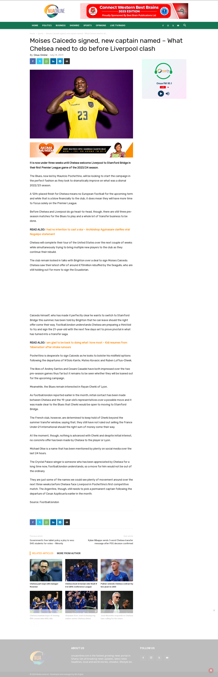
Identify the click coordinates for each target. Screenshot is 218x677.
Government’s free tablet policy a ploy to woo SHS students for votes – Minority (52, 542)
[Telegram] (60, 61)
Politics (47, 25)
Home (35, 25)
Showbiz (74, 25)
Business (61, 25)
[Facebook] (163, 25)
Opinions (101, 25)
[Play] (161, 93)
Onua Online (40, 55)
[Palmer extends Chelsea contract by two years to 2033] (117, 570)
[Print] (67, 61)
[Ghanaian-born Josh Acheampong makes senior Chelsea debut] (81, 602)
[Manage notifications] (211, 670)
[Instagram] (168, 25)
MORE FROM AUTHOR (69, 553)
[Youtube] (178, 25)
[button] (184, 25)
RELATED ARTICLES (42, 553)
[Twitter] (173, 25)
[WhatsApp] (46, 61)
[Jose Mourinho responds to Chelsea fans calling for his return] (117, 602)
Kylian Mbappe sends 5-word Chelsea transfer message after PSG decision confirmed (110, 542)
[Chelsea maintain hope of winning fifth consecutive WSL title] (46, 602)
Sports (87, 25)
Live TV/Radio (117, 25)
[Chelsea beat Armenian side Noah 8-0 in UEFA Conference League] (81, 570)
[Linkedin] (53, 61)
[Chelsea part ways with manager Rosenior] (46, 570)
